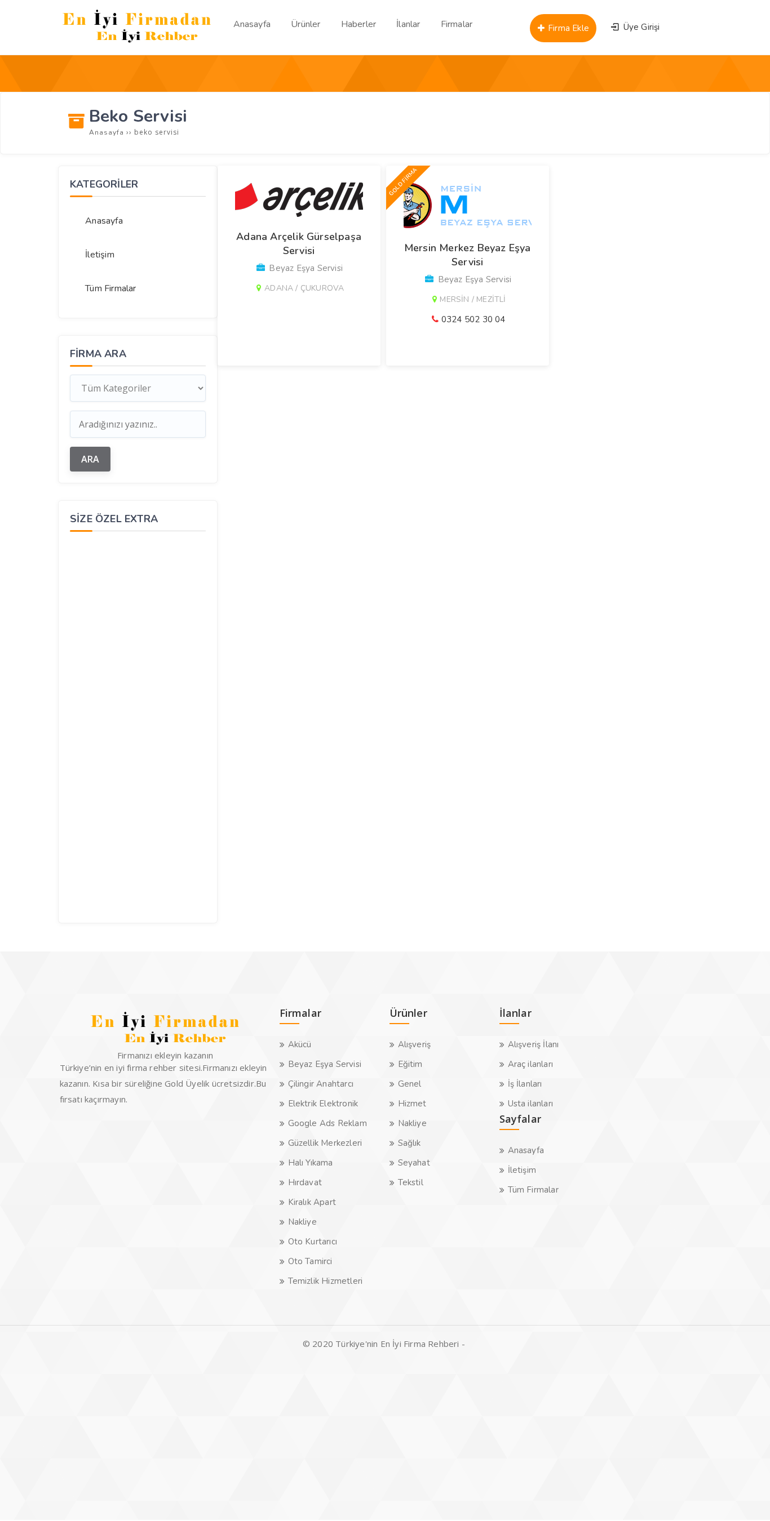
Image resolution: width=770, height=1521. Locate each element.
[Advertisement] (138, 726)
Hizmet (412, 1103)
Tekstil (410, 1182)
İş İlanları (525, 1083)
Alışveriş (414, 1044)
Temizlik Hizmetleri (325, 1281)
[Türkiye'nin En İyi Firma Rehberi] (137, 45)
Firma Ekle (567, 28)
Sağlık (409, 1143)
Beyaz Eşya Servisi (325, 1064)
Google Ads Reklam (327, 1123)
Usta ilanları (531, 1103)
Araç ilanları (531, 1064)
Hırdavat (305, 1182)
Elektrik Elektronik (323, 1103)
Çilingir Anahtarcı (321, 1083)
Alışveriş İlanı (533, 1044)
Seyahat (414, 1162)
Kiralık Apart (312, 1202)
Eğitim (410, 1064)
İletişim (99, 254)
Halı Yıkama (310, 1162)
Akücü (300, 1044)
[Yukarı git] (744, 1495)
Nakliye (302, 1222)
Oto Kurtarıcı (313, 1241)
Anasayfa (104, 221)
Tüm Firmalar (110, 288)
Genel (410, 1083)
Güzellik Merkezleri (325, 1143)
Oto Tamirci (310, 1261)
